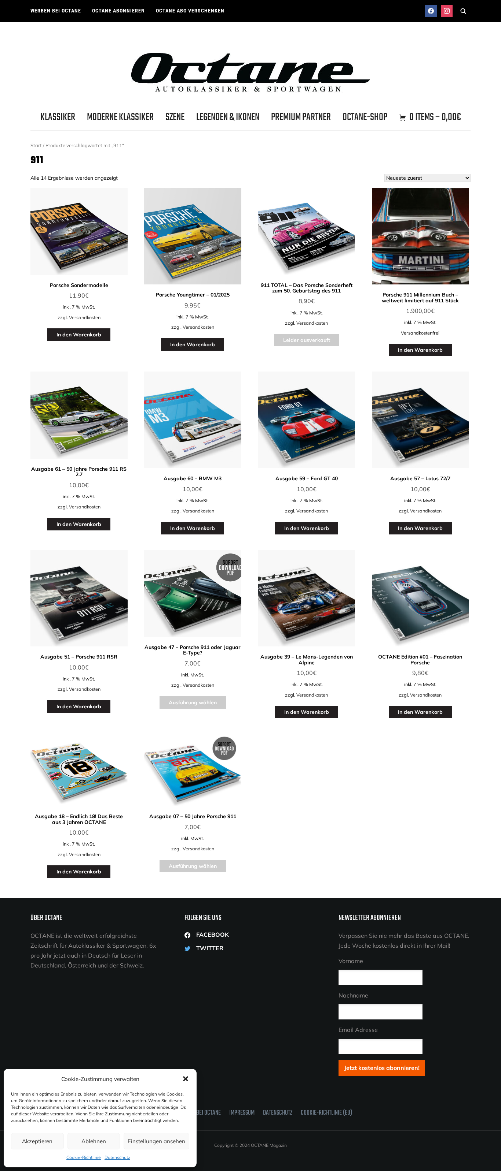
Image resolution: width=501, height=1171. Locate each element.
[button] (185, 1078)
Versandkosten (84, 317)
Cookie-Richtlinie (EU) (326, 1113)
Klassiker (57, 117)
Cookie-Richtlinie (83, 1157)
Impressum (242, 1113)
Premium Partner (301, 117)
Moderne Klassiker (120, 117)
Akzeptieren (37, 1141)
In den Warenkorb (78, 334)
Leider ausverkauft (306, 340)
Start (36, 145)
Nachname (353, 995)
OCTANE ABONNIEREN (118, 11)
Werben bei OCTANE (55, 11)
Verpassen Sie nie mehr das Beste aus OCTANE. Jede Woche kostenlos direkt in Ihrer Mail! (404, 940)
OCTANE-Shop (365, 117)
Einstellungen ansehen (156, 1141)
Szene (174, 117)
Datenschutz (117, 1157)
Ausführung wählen (193, 702)
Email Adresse (358, 1029)
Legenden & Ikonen (227, 117)
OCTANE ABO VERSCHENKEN (190, 11)
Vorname (351, 961)
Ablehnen (93, 1141)
